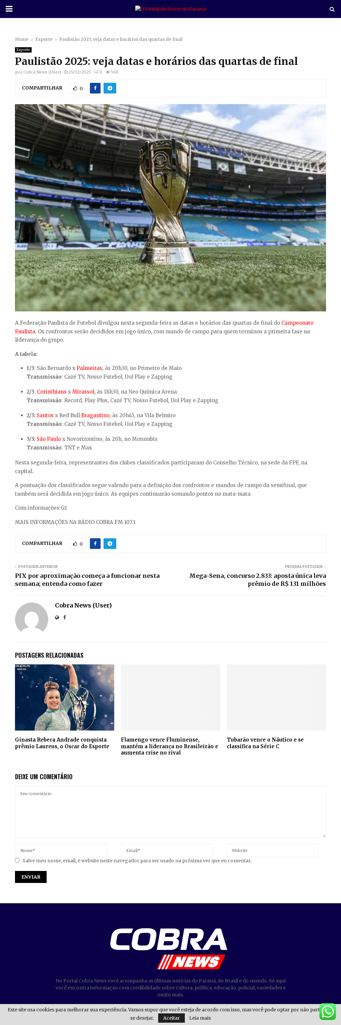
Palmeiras (89, 368)
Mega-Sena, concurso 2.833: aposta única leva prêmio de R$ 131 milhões (257, 580)
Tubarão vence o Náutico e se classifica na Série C (265, 743)
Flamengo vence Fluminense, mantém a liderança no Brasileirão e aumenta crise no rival (169, 746)
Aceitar (171, 1018)
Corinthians (52, 392)
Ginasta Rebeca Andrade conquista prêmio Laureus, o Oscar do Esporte (62, 743)
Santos (45, 415)
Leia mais (200, 1018)
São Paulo (49, 439)
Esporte (23, 50)
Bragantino (95, 415)
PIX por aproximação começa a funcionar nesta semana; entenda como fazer (87, 580)
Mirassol (83, 392)
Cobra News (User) (42, 72)
